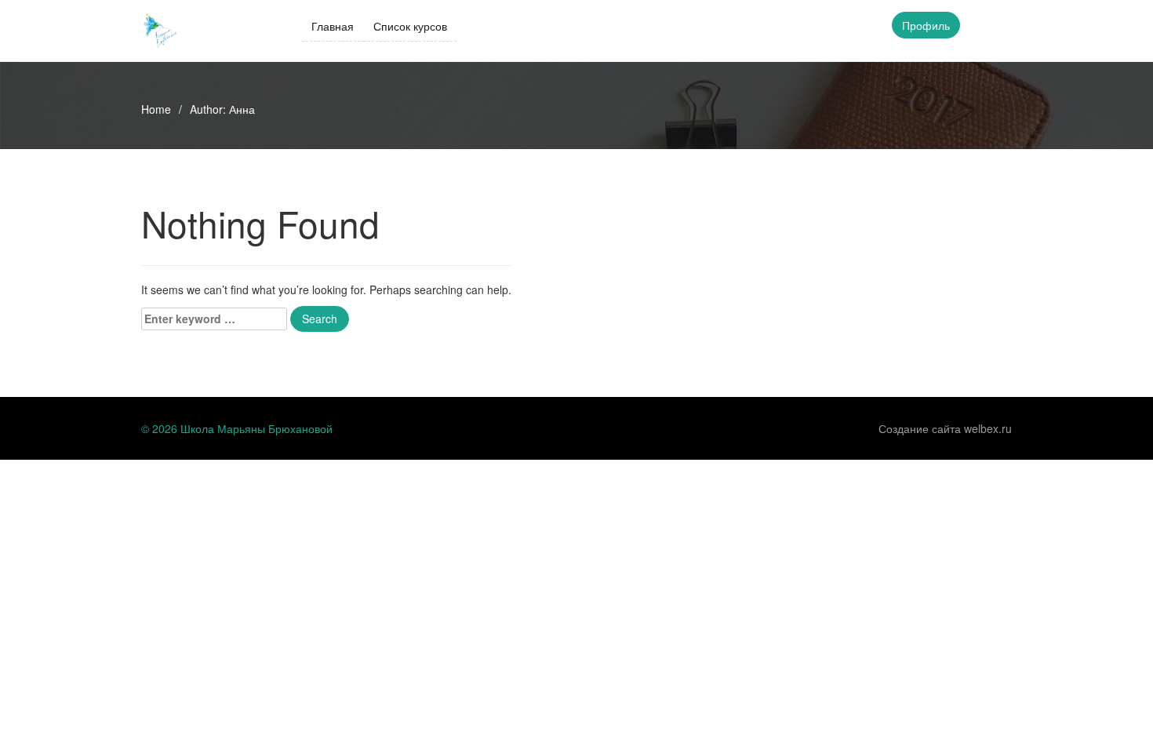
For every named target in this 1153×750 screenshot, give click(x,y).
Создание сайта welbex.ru (945, 428)
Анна (242, 109)
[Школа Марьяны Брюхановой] (160, 29)
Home (156, 109)
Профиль (926, 25)
